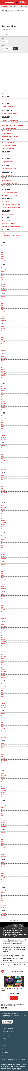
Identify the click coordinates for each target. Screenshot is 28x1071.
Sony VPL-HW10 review (9, 145)
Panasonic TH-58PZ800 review (11, 143)
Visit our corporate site (14, 1017)
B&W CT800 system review (10, 202)
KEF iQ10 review (6, 178)
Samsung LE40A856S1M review (11, 226)
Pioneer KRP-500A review (9, 113)
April (2, 252)
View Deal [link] (14, 998)
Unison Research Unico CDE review (12, 123)
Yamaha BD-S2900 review (9, 128)
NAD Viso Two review (8, 155)
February (3, 248)
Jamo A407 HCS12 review (9, 195)
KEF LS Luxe (13, 6)
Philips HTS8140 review (9, 186)
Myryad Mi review (7, 233)
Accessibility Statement (8, 1052)
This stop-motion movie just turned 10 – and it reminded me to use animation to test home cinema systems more (14, 957)
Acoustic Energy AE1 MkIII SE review (12, 125)
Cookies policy (5, 1038)
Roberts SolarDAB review (9, 131)
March (3, 250)
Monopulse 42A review (8, 133)
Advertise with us (6, 1042)
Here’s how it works (19, 11)
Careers (4, 1055)
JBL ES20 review (6, 180)
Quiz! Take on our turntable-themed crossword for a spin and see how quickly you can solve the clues (14, 941)
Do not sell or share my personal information (13, 1059)
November (3, 288)
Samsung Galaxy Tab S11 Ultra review (15, 965)
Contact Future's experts (8, 1031)
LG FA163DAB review (8, 175)
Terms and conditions (7, 1028)
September (4, 284)
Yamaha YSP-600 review (9, 168)
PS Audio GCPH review (8, 221)
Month (3, 45)
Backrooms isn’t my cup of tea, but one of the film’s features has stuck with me (14, 949)
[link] (14, 971)
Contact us (4, 1049)
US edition (13, 1066)
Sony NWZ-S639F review (9, 223)
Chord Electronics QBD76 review (11, 235)
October (3, 286)
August (3, 260)
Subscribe (21, 2)
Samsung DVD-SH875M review (11, 204)
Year (3, 39)
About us (4, 1045)
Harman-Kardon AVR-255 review (11, 207)
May (2, 254)
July (2, 258)
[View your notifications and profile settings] (13, 2)
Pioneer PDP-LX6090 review (10, 120)
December (3, 290)
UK (2, 1007)
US (5, 1007)
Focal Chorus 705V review (9, 183)
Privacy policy (5, 1035)
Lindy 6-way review (7, 214)
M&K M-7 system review (9, 107)
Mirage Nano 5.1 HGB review (10, 136)
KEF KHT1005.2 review (8, 100)
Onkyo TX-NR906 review (9, 162)
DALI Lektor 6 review (8, 148)
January (3, 245)
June (2, 256)
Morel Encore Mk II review (9, 192)
